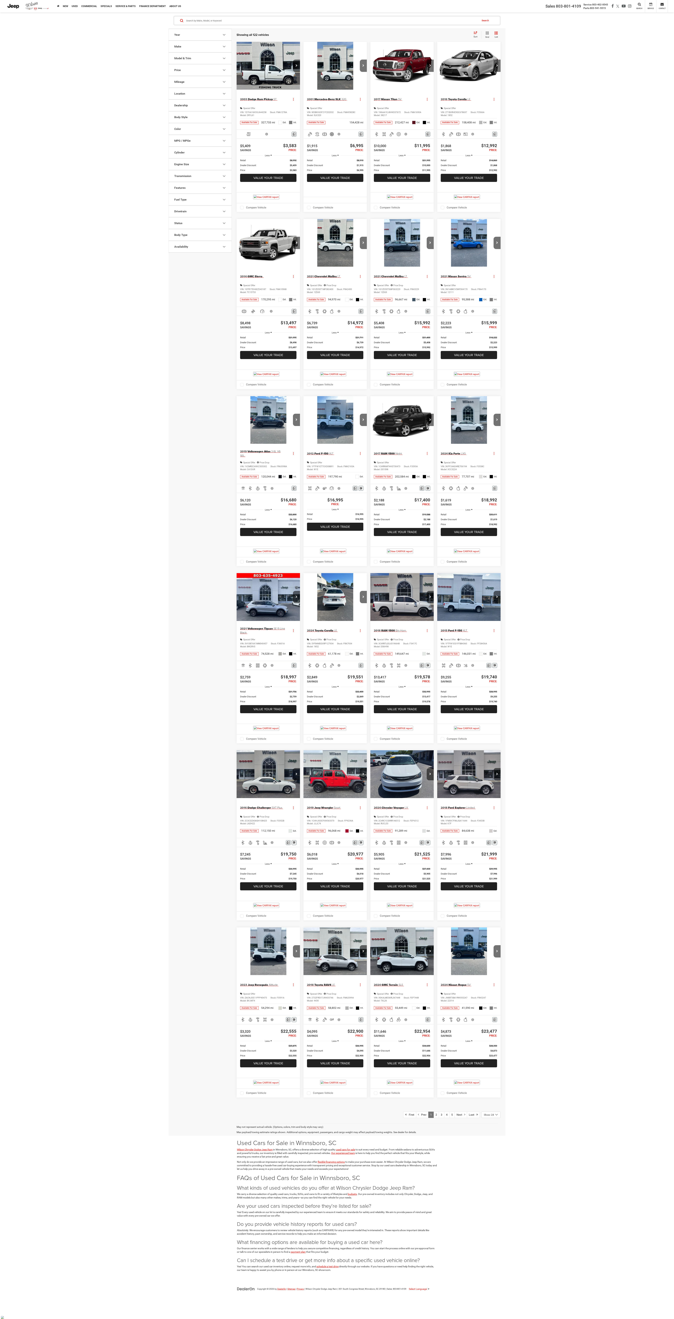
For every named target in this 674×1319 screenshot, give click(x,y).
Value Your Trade (268, 178)
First (410, 1114)
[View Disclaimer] (266, 134)
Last (472, 1114)
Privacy (300, 1289)
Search (485, 20)
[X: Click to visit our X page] (616, 6)
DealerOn (281, 1289)
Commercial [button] (89, 6)
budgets (352, 1194)
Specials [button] (106, 6)
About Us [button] (175, 6)
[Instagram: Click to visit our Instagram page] (628, 6)
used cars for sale (345, 1149)
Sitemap (291, 1289)
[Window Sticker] (361, 488)
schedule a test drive (327, 1266)
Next (460, 1114)
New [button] (65, 6)
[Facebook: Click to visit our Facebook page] (611, 6)
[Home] (58, 6)
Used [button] (75, 6)
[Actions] (293, 99)
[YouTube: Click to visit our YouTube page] (623, 6)
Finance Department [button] (152, 6)
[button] (296, 66)
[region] (268, 165)
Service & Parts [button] (125, 6)
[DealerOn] (246, 1288)
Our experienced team (343, 1153)
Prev (423, 1114)
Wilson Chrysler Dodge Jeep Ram (255, 1149)
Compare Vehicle (256, 207)
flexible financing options (331, 1161)
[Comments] (294, 134)
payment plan (298, 1251)
